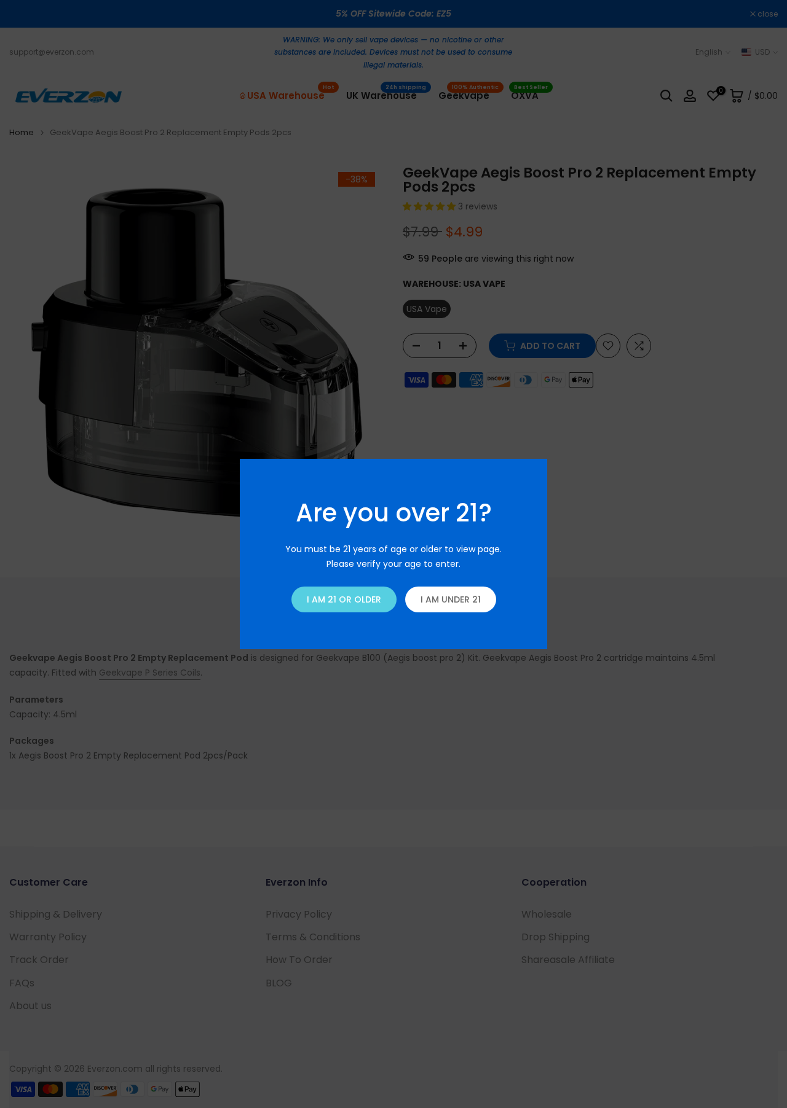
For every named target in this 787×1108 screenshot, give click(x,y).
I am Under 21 (451, 599)
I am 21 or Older (344, 599)
